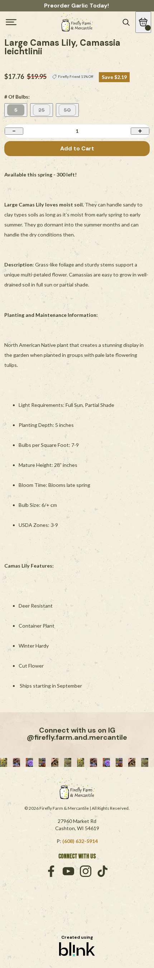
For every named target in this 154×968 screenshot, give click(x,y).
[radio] (15, 110)
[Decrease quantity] (14, 131)
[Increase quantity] (140, 131)
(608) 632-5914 (80, 841)
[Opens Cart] (143, 22)
